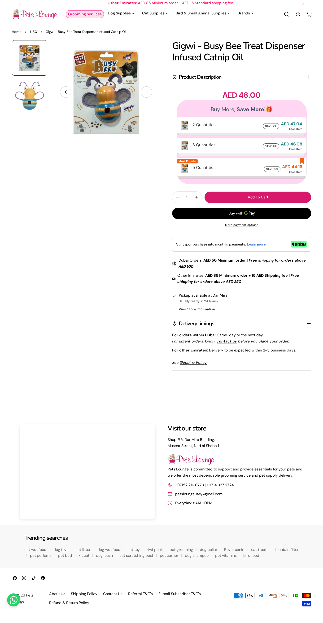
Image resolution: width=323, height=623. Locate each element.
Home (16, 32)
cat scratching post (136, 555)
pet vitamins (226, 555)
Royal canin (234, 549)
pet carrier (169, 555)
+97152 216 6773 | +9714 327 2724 (204, 485)
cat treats (260, 549)
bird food (251, 555)
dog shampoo (197, 555)
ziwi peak (155, 549)
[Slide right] (146, 92)
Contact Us (112, 593)
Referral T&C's (140, 593)
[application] (87, 471)
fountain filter (287, 549)
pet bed (65, 555)
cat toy (134, 549)
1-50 (33, 32)
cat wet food (36, 549)
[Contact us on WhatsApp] (13, 599)
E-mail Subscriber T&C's (179, 593)
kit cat (84, 555)
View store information (197, 309)
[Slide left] (65, 92)
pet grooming (182, 549)
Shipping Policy (84, 593)
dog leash (105, 555)
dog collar (209, 549)
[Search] (286, 14)
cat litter (83, 549)
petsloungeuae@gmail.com (199, 493)
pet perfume (41, 555)
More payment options (241, 225)
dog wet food (109, 549)
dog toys (61, 549)
